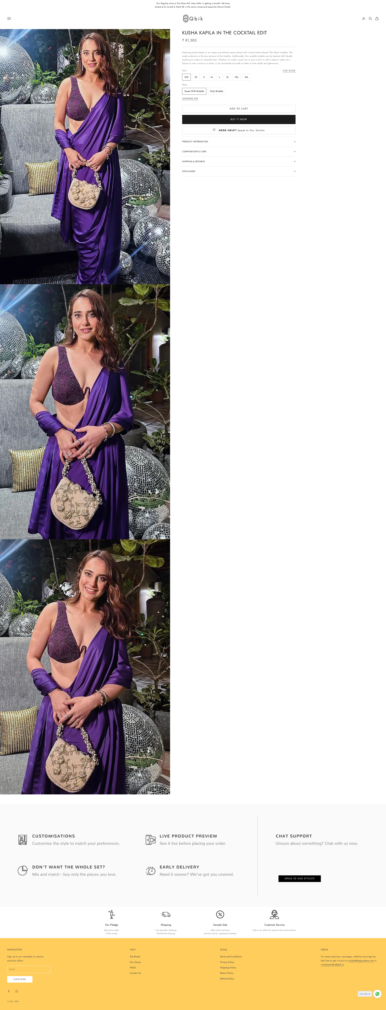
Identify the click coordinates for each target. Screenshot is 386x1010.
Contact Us (135, 973)
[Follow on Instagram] (16, 991)
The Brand (135, 956)
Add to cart (239, 108)
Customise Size (190, 98)
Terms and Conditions (231, 956)
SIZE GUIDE (289, 70)
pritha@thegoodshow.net (361, 960)
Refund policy (227, 978)
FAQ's (133, 967)
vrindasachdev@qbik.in (332, 964)
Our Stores (135, 962)
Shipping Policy (228, 967)
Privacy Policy (227, 962)
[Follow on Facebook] (8, 991)
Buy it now (239, 119)
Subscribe (19, 979)
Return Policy (226, 973)
